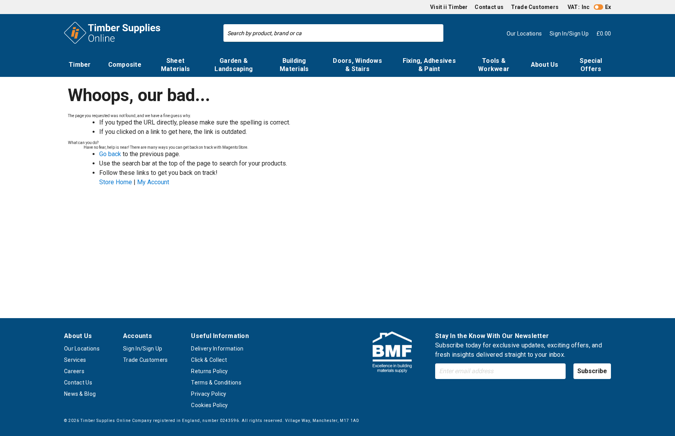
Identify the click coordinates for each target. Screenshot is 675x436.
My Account (153, 182)
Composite (124, 64)
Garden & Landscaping (233, 65)
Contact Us (78, 382)
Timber (80, 64)
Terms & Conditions (216, 382)
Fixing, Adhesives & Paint (429, 65)
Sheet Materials (175, 65)
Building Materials (294, 65)
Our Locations (82, 348)
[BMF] (392, 353)
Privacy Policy (208, 394)
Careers (74, 371)
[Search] (435, 33)
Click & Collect (209, 360)
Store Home (115, 182)
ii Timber (455, 7)
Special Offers (591, 65)
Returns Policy (209, 371)
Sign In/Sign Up (142, 348)
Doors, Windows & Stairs (357, 65)
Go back (110, 154)
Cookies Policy (209, 405)
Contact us (489, 7)
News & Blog (80, 394)
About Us (545, 64)
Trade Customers (535, 7)
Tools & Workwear (493, 65)
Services (75, 360)
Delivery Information (217, 348)
